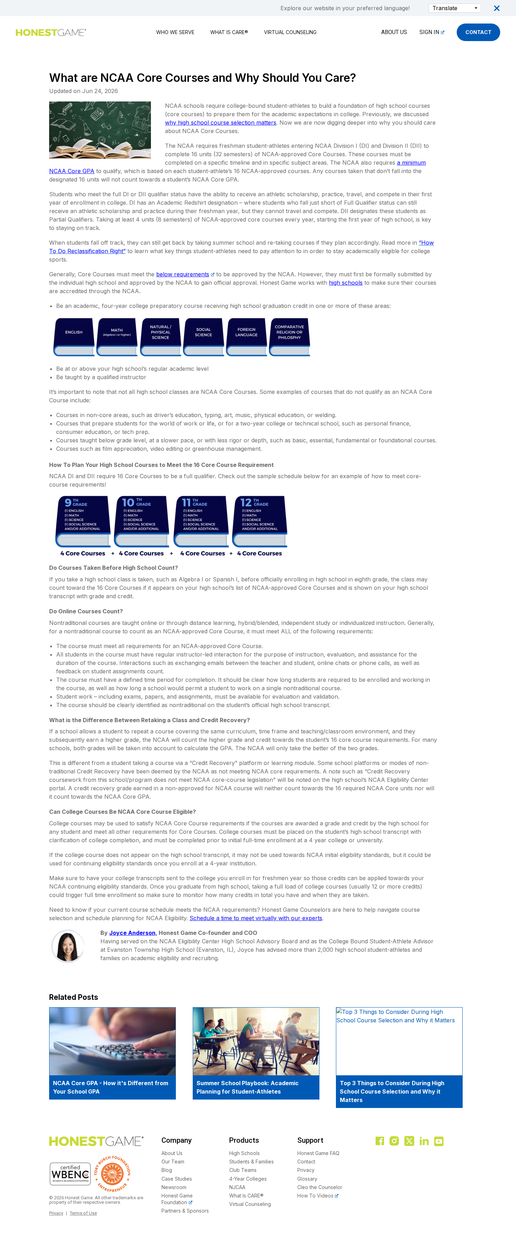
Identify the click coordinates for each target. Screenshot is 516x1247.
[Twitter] (409, 1141)
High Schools (244, 1153)
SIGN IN (429, 32)
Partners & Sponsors (185, 1211)
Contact (306, 1161)
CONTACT (478, 32)
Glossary (307, 1179)
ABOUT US (394, 32)
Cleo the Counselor (319, 1187)
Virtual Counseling (290, 32)
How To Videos (315, 1196)
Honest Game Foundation (177, 1199)
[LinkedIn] (424, 1141)
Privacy (56, 1213)
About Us (172, 1153)
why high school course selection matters (220, 122)
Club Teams (243, 1170)
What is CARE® (229, 32)
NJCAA (237, 1187)
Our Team (172, 1161)
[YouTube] (439, 1141)
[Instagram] (394, 1141)
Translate (444, 8)
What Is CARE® (246, 1196)
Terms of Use (83, 1213)
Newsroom (173, 1187)
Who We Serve (175, 32)
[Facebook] (380, 1141)
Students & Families (251, 1161)
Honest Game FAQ (318, 1153)
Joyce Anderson (132, 932)
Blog (166, 1170)
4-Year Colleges (248, 1179)
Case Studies (176, 1179)
